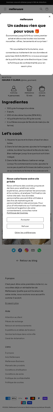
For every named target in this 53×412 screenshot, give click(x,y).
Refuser (25, 226)
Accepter (25, 219)
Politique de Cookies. (17, 213)
